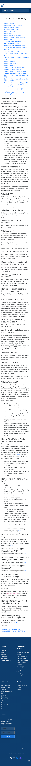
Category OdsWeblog (18, 631)
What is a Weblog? (9, 23)
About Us (3, 650)
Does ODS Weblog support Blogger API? (16, 83)
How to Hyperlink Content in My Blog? (15, 71)
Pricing (19, 670)
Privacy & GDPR (6, 660)
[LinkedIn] (11, 758)
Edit (29, 761)
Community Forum (22, 685)
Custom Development (23, 676)
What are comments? (10, 31)
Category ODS (5, 631)
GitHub (19, 687)
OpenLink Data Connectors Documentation (5, 707)
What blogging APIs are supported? (14, 45)
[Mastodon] (20, 758)
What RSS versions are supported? (14, 37)
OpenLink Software (14, 748)
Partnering (4, 656)
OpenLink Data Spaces (9, 10)
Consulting (20, 674)
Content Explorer (6, 685)
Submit (8, 736)
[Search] (24, 5)
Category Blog (16, 629)
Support (19, 689)
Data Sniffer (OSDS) (22, 660)
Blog (2, 652)
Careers (3, 654)
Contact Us (4, 658)
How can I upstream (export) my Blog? (15, 73)
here (18, 454)
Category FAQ (5, 629)
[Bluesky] (17, 758)
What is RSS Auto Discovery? (12, 35)
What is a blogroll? (9, 61)
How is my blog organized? (12, 29)
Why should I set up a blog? (12, 27)
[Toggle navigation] (28, 5)
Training (19, 672)
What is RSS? (8, 33)
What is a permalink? (10, 63)
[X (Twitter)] (14, 758)
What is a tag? (8, 39)
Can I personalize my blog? (12, 51)
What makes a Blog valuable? (13, 25)
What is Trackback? (10, 65)
